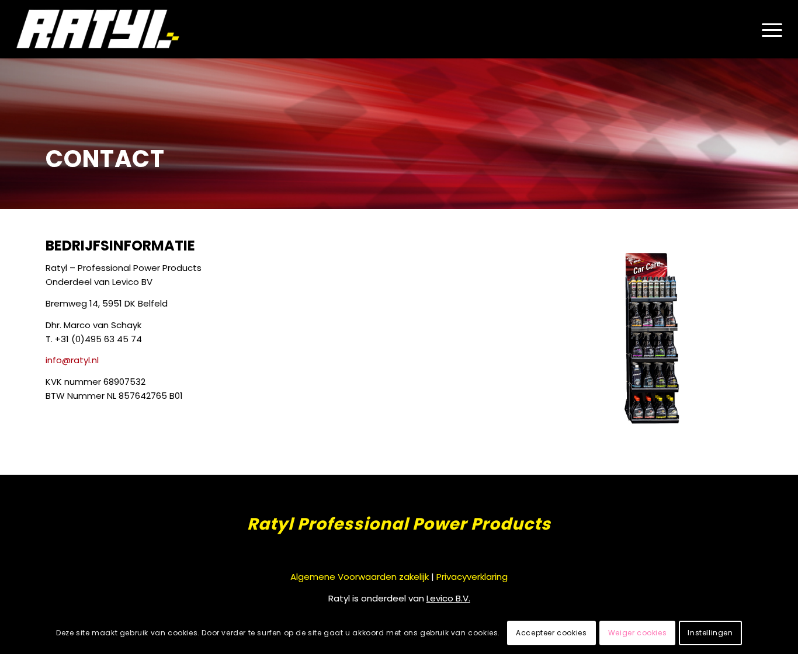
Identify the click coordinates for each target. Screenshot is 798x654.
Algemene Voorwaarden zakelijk (359, 576)
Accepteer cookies (551, 633)
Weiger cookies (637, 633)
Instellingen (710, 633)
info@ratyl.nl (72, 360)
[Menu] (767, 29)
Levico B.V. (448, 598)
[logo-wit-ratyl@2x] (99, 29)
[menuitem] (767, 29)
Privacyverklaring (472, 576)
